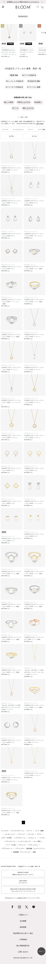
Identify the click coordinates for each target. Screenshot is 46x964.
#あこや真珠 (8, 102)
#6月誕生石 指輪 (34, 81)
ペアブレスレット (7, 848)
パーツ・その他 (10, 845)
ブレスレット (32, 838)
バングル (42, 838)
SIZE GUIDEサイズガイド (23, 882)
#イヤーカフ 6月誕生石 (14, 87)
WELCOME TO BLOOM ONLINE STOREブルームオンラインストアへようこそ (23, 890)
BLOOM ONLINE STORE (8, 866)
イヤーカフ (30, 834)
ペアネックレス (33, 845)
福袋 (34, 852)
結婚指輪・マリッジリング (21, 852)
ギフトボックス (10, 841)
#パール (15, 108)
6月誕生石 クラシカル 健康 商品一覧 (29, 866)
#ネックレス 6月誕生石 (14, 81)
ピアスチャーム (20, 838)
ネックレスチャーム (18, 129)
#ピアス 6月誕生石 (29, 75)
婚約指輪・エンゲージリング (35, 848)
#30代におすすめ (23, 102)
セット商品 (37, 841)
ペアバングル (19, 848)
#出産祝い (38, 102)
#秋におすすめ (28, 108)
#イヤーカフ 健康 (33, 87)
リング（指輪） (40, 830)
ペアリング (21, 845)
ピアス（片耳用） (7, 838)
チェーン (30, 129)
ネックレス (5, 129)
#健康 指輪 (14, 75)
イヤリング (21, 834)
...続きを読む (40, 123)
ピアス (39, 834)
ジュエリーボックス (24, 841)
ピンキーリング (10, 834)
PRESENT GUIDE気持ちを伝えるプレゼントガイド (23, 873)
